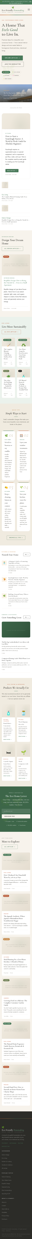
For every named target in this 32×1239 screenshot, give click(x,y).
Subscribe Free (9, 816)
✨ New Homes (7, 78)
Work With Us (5, 1209)
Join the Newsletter (13, 64)
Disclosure (4, 1219)
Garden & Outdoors (7, 1165)
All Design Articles (11, 248)
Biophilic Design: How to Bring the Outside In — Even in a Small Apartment (15, 282)
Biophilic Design (6, 1183)
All (26, 554)
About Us (4, 1202)
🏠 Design (6, 72)
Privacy (3, 1231)
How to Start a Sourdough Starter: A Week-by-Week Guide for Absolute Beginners (15, 140)
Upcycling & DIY (6, 1194)
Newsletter (6, 1146)
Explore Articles (11, 58)
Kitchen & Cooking (7, 1161)
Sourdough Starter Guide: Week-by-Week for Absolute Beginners (18, 579)
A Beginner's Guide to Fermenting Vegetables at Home (18, 562)
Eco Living (5, 195)
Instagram (13, 1143)
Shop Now (6, 739)
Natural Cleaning (6, 1177)
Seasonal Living (6, 1187)
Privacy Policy (5, 1216)
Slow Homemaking (7, 1190)
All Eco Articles (10, 332)
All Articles (8, 847)
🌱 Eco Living (16, 72)
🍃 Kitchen (6, 75)
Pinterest (5, 1143)
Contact (4, 1205)
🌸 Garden (16, 75)
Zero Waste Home (6, 1180)
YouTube (20, 1143)
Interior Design (6, 218)
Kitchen (8, 133)
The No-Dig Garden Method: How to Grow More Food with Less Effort (15, 94)
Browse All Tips (15, 537)
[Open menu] (28, 10)
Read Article (11, 170)
